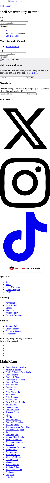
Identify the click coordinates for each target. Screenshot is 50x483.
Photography (11, 452)
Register (15, 36)
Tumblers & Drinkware (16, 447)
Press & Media (12, 305)
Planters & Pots (12, 464)
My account (11, 334)
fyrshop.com (5, 6)
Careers (9, 308)
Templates (10, 474)
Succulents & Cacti (14, 469)
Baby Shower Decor (15, 392)
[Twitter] (25, 153)
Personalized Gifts (14, 439)
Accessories (11, 387)
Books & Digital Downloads (18, 372)
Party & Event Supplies (16, 402)
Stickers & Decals (13, 457)
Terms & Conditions (14, 315)
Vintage (9, 462)
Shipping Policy (13, 326)
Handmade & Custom (15, 380)
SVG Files (10, 432)
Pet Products (11, 404)
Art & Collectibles (14, 370)
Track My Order (13, 287)
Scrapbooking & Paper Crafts (18, 427)
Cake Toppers (12, 397)
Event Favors (11, 399)
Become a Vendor (13, 331)
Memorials (10, 390)
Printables (10, 472)
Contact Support (13, 289)
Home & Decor (12, 382)
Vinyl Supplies (12, 434)
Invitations (10, 394)
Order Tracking (12, 329)
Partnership (10, 303)
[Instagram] (25, 210)
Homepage (33, 73)
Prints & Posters (13, 454)
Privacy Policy (12, 313)
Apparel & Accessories (16, 367)
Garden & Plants (13, 377)
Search (4, 26)
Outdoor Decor (12, 409)
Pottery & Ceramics (14, 442)
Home (8, 284)
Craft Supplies (12, 375)
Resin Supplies (12, 424)
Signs (8, 414)
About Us (10, 310)
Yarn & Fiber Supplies (15, 437)
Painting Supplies (13, 419)
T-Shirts (9, 477)
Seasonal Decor (12, 412)
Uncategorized (12, 407)
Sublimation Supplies (15, 429)
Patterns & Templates (15, 422)
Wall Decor (11, 417)
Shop (8, 282)
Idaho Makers (12, 385)
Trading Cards (12, 459)
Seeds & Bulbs (12, 467)
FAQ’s (8, 292)
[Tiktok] (25, 261)
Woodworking (12, 449)
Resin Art (10, 444)
